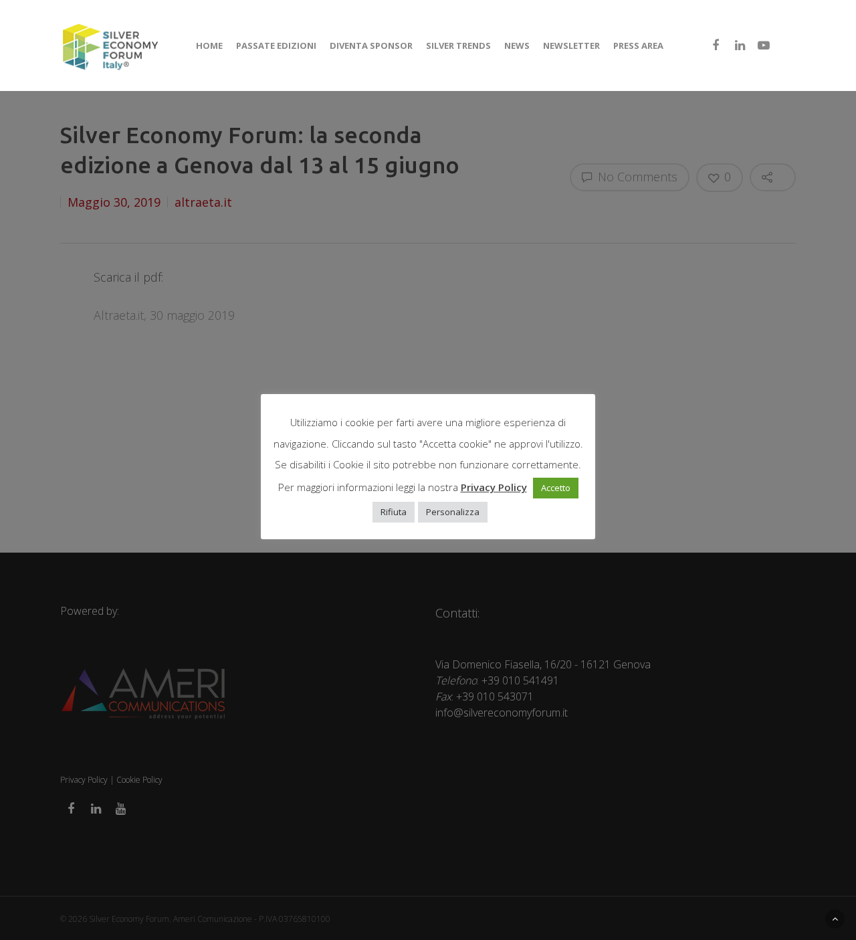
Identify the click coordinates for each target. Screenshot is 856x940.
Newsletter (571, 45)
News (517, 45)
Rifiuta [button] (394, 512)
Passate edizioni (276, 45)
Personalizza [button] (452, 512)
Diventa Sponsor (371, 45)
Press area (638, 45)
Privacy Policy (494, 487)
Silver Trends (458, 45)
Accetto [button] (555, 488)
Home (209, 45)
